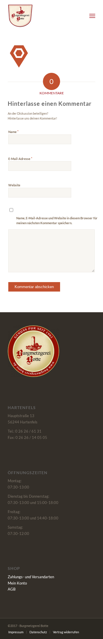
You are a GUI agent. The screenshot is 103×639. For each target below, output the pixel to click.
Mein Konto (17, 583)
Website (14, 185)
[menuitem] (92, 16)
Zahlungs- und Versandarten (31, 576)
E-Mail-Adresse (20, 158)
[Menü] (92, 16)
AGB (11, 589)
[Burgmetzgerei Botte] (43, 15)
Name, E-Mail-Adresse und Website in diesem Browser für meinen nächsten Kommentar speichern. (57, 220)
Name (13, 131)
